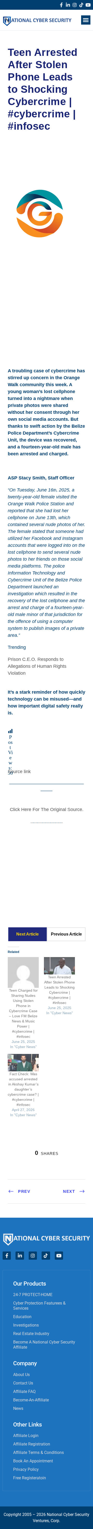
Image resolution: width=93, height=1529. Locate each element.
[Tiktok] (81, 5)
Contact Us (23, 1383)
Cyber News (26, 148)
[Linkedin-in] (68, 5)
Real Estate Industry (31, 1333)
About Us (21, 1374)
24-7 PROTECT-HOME (32, 1294)
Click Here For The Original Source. (46, 809)
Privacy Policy (26, 1469)
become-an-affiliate (31, 1400)
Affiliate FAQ (24, 1391)
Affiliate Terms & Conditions (38, 1452)
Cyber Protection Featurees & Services (39, 1306)
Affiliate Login (25, 1435)
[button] (85, 20)
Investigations (26, 1325)
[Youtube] (88, 5)
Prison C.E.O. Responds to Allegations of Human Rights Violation (37, 666)
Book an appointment (33, 1461)
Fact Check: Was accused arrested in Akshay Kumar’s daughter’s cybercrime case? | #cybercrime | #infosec (23, 1089)
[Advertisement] (46, 307)
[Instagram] (74, 5)
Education (22, 1316)
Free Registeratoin (29, 1477)
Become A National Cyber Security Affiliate (44, 1345)
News (18, 1408)
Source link (19, 771)
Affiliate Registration (31, 1444)
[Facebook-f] (61, 5)
